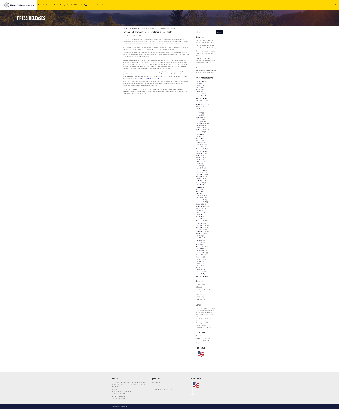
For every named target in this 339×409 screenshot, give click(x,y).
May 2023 (199, 164)
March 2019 (199, 270)
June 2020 (199, 238)
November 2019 (201, 253)
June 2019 (199, 263)
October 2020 (200, 229)
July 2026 (199, 83)
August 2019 (200, 259)
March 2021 (199, 219)
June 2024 (199, 136)
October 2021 (200, 204)
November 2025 (201, 100)
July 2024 (199, 134)
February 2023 (200, 170)
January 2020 (200, 248)
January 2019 (200, 274)
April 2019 (199, 267)
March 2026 (199, 92)
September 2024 (201, 130)
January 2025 (200, 121)
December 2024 (201, 123)
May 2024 (199, 138)
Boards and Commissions (204, 338)
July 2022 (199, 185)
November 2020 (201, 227)
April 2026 (199, 89)
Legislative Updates (202, 292)
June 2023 (199, 161)
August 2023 (200, 157)
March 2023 (199, 168)
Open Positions (200, 336)
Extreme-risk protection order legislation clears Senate (158, 28)
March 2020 (199, 244)
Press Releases (134, 28)
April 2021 (199, 217)
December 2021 (201, 200)
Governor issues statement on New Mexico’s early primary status (205, 53)
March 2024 (199, 142)
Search (219, 32)
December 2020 (201, 225)
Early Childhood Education (204, 289)
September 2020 (201, 231)
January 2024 (200, 147)
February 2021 (200, 221)
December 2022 (201, 174)
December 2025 (201, 98)
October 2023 (200, 153)
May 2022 (199, 189)
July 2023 (199, 159)
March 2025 (199, 117)
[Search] (336, 5)
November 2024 (201, 125)
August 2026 (200, 81)
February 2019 (200, 272)
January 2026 (200, 96)
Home (125, 28)
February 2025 (200, 119)
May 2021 (199, 214)
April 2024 (199, 140)
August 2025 (200, 106)
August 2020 (200, 234)
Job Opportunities (88, 5)
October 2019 (200, 255)
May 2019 (199, 265)
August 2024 (200, 132)
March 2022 (199, 193)
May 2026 (199, 87)
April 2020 (199, 242)
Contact (100, 5)
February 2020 (200, 246)
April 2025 (199, 115)
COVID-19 (199, 287)
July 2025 (199, 108)
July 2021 (198, 210)
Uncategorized (200, 299)
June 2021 (199, 212)
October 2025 (200, 102)
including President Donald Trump (149, 78)
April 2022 (199, 191)
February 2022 (200, 195)
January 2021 (200, 223)
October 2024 (200, 128)
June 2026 (199, 85)
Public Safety (200, 297)
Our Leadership (59, 5)
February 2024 (200, 145)
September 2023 (201, 155)
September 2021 (201, 206)
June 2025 (199, 111)
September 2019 (201, 257)
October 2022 (200, 178)
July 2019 (199, 261)
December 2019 (201, 250)
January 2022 (200, 197)
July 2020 (199, 236)
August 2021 (200, 208)
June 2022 (199, 187)
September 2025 (201, 104)
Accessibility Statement (119, 406)
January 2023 (200, 172)
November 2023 (201, 151)
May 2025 (199, 113)
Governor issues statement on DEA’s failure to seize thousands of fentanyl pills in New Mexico (206, 70)
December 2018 (201, 276)
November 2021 (201, 202)
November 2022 (201, 176)
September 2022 (201, 181)
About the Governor (45, 5)
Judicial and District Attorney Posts (162, 389)
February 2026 (200, 94)
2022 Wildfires (200, 284)
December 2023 (201, 149)
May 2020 (199, 240)
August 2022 (200, 183)
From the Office (73, 5)
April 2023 (199, 166)
